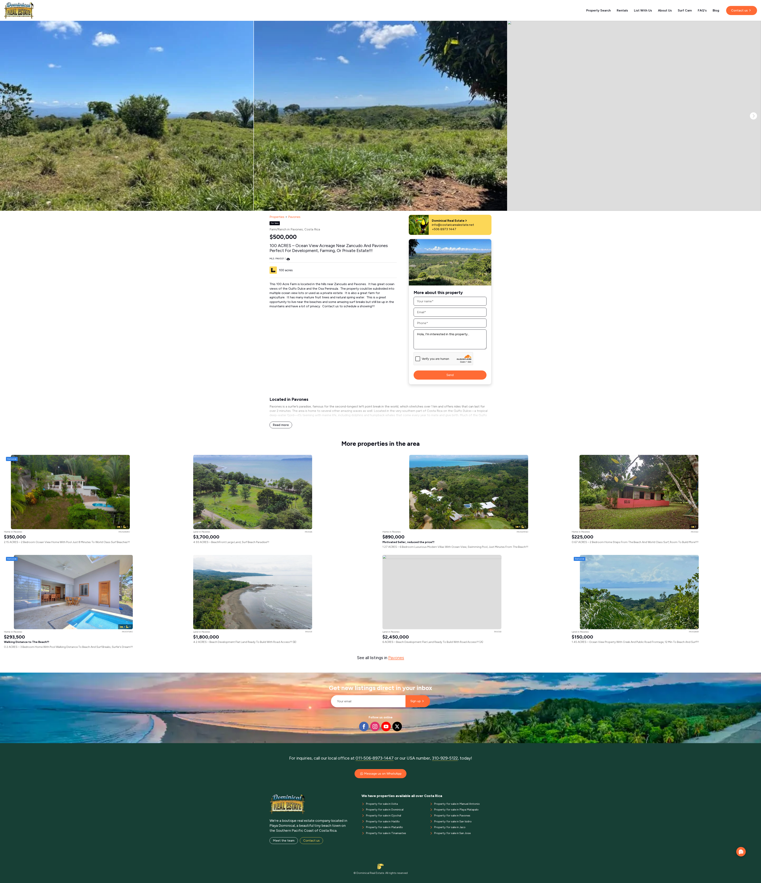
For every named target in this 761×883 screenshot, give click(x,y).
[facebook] (364, 726)
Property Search (598, 10)
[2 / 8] (380, 116)
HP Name (329, 676)
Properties (277, 217)
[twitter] (397, 726)
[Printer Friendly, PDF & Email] (288, 259)
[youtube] (386, 726)
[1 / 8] (126, 116)
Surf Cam (685, 10)
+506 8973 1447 (444, 229)
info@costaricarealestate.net (453, 225)
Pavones (294, 217)
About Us (665, 10)
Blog (716, 10)
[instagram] (375, 726)
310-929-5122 (445, 758)
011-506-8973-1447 (375, 758)
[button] (753, 115)
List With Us (643, 10)
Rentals (622, 10)
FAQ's (702, 10)
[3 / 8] (634, 116)
